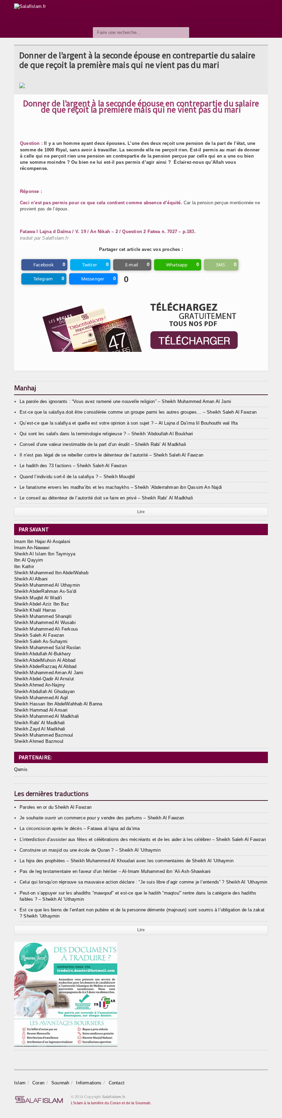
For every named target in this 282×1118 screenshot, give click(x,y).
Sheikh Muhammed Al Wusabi (45, 622)
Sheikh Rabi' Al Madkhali (39, 722)
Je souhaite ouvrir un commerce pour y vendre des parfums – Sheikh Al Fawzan (102, 817)
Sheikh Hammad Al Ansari (41, 710)
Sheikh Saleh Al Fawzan (39, 635)
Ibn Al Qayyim (28, 560)
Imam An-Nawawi (32, 547)
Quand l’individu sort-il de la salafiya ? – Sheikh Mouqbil (77, 476)
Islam (19, 1082)
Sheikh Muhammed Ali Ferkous (46, 629)
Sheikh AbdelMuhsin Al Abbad (44, 660)
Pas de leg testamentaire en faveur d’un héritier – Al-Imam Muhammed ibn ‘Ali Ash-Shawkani (115, 871)
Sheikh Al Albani (30, 578)
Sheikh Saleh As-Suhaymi (41, 641)
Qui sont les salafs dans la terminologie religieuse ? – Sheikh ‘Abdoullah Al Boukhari (106, 433)
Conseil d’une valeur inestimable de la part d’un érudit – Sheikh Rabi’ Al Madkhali (103, 444)
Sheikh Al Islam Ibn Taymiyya (44, 553)
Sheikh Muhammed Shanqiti (43, 616)
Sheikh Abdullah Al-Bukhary (42, 653)
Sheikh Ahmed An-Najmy (39, 685)
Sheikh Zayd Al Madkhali (39, 728)
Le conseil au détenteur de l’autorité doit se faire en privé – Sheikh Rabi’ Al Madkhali (106, 497)
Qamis (21, 769)
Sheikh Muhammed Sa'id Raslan (47, 647)
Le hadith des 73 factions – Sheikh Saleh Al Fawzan (73, 465)
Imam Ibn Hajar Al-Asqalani (42, 541)
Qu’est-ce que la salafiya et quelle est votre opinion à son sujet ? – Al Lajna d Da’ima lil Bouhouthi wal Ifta (129, 423)
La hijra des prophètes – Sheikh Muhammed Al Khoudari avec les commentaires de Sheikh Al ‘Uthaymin (127, 860)
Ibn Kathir (24, 566)
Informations (88, 1082)
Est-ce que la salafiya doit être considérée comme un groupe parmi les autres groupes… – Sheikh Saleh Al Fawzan (138, 412)
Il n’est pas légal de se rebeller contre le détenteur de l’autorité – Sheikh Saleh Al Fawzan (111, 455)
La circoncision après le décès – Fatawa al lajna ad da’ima (80, 828)
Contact (116, 1082)
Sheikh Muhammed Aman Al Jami (48, 672)
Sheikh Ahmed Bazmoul (38, 741)
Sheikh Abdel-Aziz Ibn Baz (41, 604)
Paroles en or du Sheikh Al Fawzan (55, 807)
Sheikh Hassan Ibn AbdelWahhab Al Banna (58, 703)
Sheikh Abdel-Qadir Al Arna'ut (44, 678)
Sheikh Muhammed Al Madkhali (46, 716)
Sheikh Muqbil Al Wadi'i (38, 597)
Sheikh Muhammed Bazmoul (43, 735)
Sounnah (60, 1082)
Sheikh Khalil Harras (35, 610)
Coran (38, 1082)
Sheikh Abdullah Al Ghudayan (44, 691)
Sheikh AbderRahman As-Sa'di (45, 591)
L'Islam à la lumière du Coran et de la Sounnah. (111, 1103)
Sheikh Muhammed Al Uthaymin (47, 585)
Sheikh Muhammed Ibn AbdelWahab (51, 572)
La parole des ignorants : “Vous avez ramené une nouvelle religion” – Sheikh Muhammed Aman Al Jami (125, 401)
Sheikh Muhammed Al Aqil (41, 697)
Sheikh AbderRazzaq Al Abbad (45, 666)
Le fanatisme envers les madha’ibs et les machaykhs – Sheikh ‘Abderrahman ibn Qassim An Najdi (121, 487)
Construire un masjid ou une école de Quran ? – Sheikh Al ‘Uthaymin (90, 850)
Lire (141, 511)
